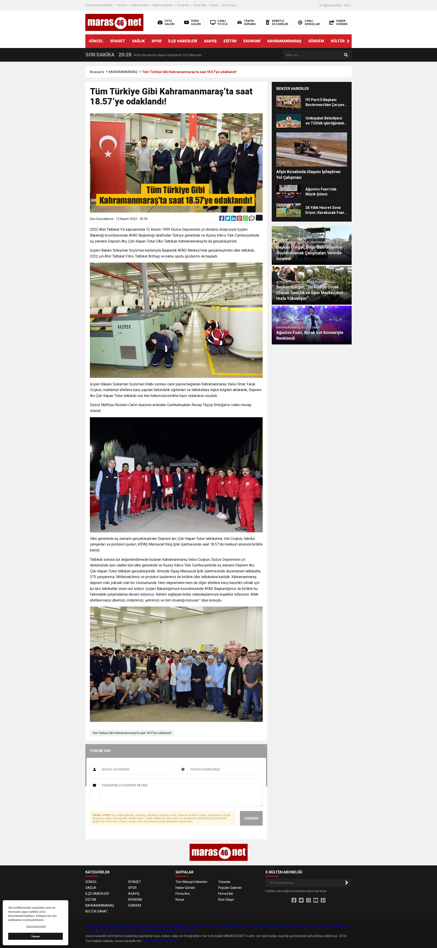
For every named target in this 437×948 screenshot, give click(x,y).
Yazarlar (122, 5)
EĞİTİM (230, 41)
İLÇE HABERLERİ (182, 41)
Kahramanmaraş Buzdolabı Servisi (164, 926)
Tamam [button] (35, 936)
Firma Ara (183, 5)
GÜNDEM (316, 41)
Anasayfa (97, 72)
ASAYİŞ (210, 41)
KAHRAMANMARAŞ (284, 41)
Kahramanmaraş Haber (160, 941)
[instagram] (308, 900)
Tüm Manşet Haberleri (99, 5)
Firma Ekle (199, 5)
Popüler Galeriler (162, 5)
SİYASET (117, 41)
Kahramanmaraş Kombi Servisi (119, 931)
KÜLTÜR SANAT (344, 41)
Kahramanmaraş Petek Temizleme (169, 931)
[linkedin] (234, 219)
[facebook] (222, 219)
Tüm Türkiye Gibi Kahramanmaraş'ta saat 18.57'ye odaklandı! (132, 733)
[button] (348, 41)
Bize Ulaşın (229, 5)
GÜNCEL (96, 41)
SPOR (156, 41)
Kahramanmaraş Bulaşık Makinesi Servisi (284, 926)
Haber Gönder (139, 5)
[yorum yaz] (252, 219)
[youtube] (315, 900)
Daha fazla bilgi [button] (36, 926)
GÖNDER (251, 818)
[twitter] (228, 219)
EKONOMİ (252, 41)
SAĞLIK (138, 41)
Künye (214, 5)
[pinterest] (240, 219)
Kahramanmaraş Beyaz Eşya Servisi (111, 926)
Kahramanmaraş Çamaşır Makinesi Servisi (222, 926)
